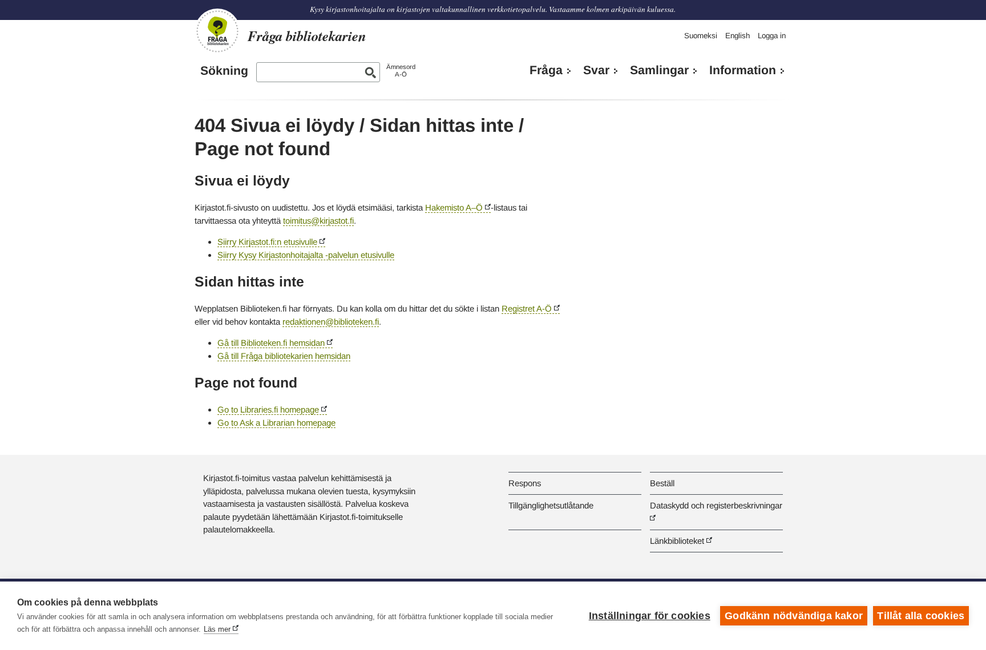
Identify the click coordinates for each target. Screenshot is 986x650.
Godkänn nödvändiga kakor (794, 615)
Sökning (224, 71)
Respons (524, 483)
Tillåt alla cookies (920, 615)
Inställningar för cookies (649, 615)
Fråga (546, 70)
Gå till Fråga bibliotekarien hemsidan (283, 356)
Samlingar (659, 70)
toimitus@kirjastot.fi (318, 220)
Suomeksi (700, 35)
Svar (596, 70)
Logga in (772, 35)
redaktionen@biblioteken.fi (330, 321)
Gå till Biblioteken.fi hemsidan (271, 343)
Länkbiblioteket (677, 541)
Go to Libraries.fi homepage (268, 409)
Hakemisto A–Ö (454, 207)
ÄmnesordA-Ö (400, 70)
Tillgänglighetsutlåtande (550, 505)
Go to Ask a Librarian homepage (276, 422)
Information (742, 70)
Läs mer (217, 629)
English (737, 35)
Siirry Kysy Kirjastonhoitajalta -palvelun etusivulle (305, 255)
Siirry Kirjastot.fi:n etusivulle (267, 242)
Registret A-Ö (527, 308)
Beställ (662, 483)
